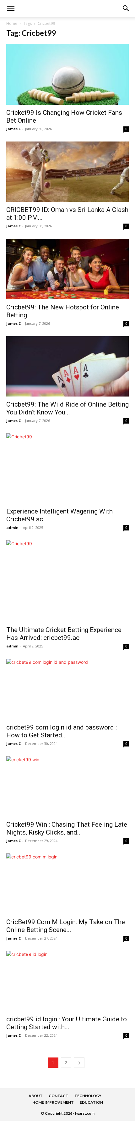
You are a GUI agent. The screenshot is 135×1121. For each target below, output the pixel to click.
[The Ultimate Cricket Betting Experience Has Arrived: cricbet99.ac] (67, 581)
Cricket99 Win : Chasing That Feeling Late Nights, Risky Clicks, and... (66, 828)
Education (91, 1102)
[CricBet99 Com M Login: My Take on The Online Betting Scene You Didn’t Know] (67, 883)
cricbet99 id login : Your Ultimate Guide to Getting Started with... (66, 1023)
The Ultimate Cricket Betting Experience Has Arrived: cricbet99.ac (64, 633)
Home (11, 23)
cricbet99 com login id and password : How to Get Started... (61, 731)
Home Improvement (53, 1102)
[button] (126, 8)
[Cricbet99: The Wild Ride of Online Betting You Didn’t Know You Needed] (67, 366)
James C (13, 128)
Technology (87, 1095)
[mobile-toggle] (11, 8)
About (36, 1095)
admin (12, 527)
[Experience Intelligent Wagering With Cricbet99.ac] (67, 468)
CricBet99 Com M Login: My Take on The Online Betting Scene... (65, 926)
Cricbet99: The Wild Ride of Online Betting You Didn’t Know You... (67, 408)
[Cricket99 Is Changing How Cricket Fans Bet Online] (67, 74)
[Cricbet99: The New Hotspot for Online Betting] (67, 269)
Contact (58, 1095)
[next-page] (79, 1062)
